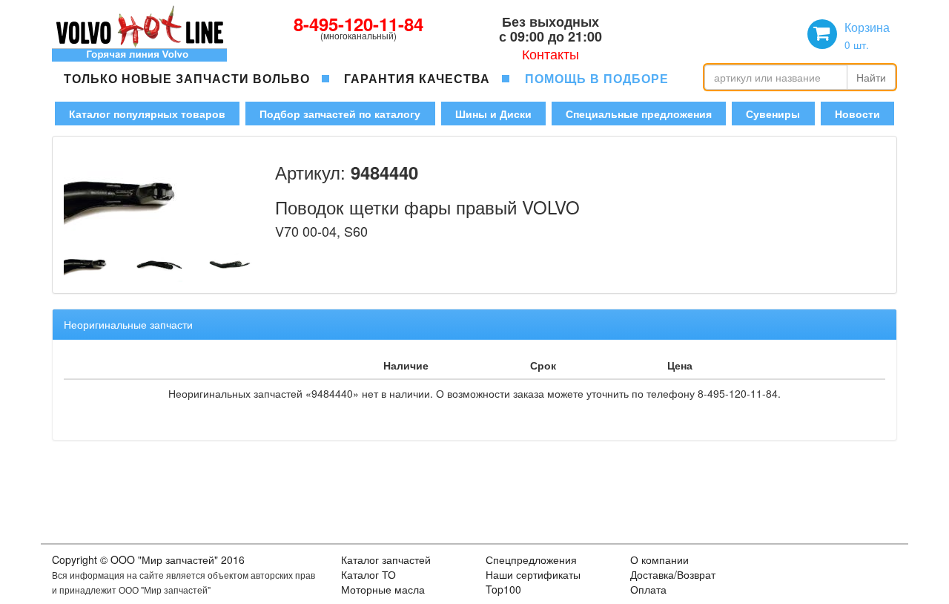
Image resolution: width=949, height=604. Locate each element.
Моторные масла (383, 589)
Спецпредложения (531, 559)
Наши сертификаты (533, 574)
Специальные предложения (639, 113)
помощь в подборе (597, 78)
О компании (659, 559)
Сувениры (773, 113)
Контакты (550, 53)
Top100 (503, 589)
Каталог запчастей (386, 559)
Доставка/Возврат (672, 574)
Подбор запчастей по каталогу (339, 113)
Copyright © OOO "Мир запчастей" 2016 (148, 559)
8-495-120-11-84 (358, 23)
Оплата (648, 589)
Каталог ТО (368, 574)
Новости (857, 113)
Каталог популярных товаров (147, 113)
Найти (871, 77)
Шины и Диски (493, 113)
